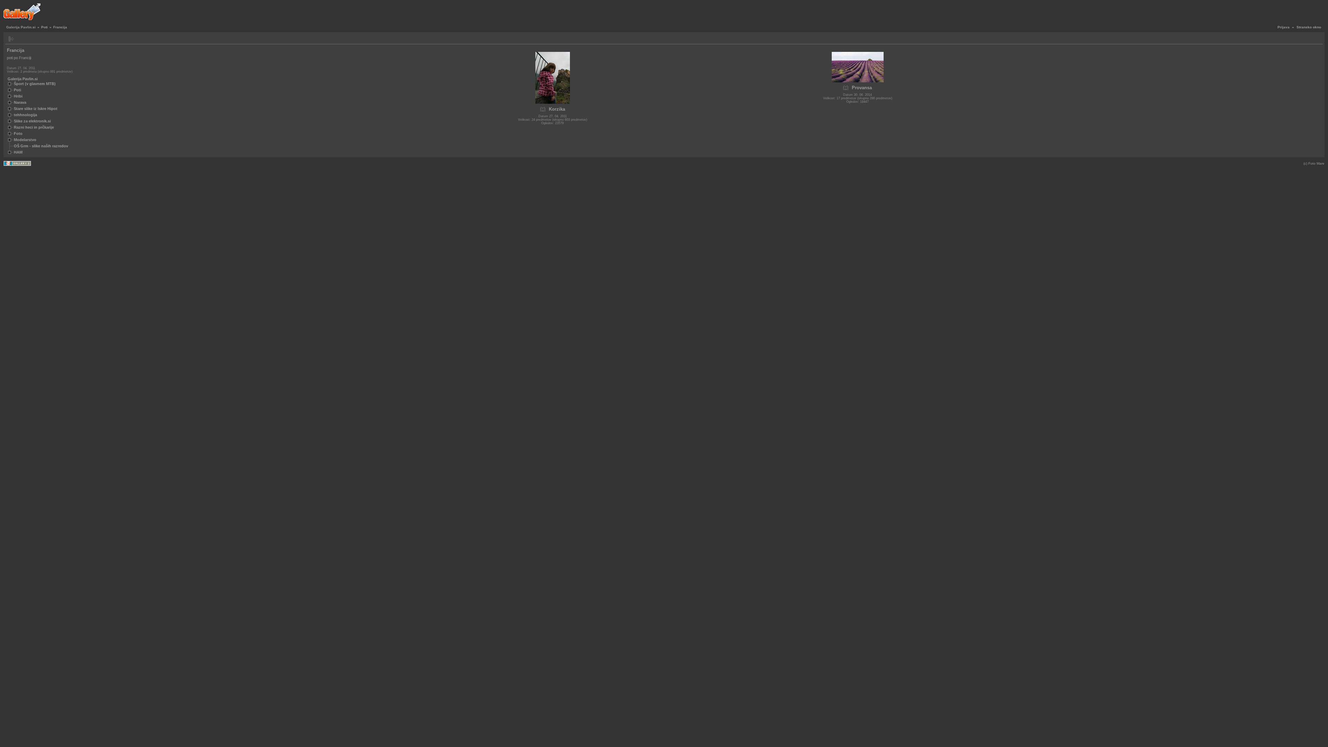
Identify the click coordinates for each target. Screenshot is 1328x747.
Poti (44, 27)
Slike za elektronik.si (32, 121)
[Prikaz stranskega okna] (11, 39)
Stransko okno (1309, 27)
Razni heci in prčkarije (34, 127)
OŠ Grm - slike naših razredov (41, 146)
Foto (18, 133)
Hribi (18, 96)
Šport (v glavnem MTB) (35, 84)
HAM (18, 152)
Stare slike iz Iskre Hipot (35, 109)
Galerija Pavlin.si (21, 27)
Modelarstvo (25, 140)
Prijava (1284, 27)
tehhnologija (25, 115)
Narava (20, 102)
